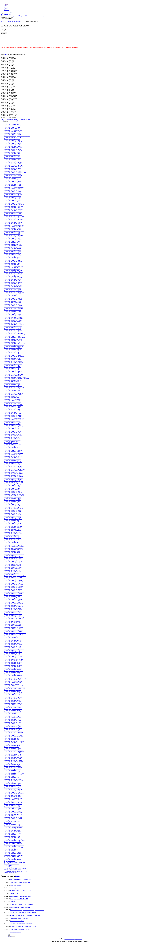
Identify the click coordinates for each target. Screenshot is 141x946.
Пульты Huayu (8, 865)
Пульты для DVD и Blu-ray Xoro (13, 821)
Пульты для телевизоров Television (13, 744)
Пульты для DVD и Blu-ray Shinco (13, 655)
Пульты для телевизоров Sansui (12, 622)
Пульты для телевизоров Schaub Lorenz (15, 633)
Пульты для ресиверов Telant (12, 738)
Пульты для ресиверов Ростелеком (13, 855)
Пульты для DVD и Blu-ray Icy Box (13, 393)
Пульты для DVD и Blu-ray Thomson (14, 751)
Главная (6, 4)
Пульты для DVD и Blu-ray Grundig (14, 352)
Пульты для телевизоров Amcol (12, 149)
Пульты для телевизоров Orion (12, 532)
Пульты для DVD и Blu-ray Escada (13, 308)
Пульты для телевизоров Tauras (12, 722)
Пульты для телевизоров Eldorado (13, 282)
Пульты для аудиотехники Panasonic (14, 546)
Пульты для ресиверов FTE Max (13, 326)
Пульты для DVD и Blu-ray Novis (13, 507)
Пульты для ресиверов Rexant (12, 596)
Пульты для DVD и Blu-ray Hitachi (13, 374)
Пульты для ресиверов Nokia (12, 501)
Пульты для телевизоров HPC (12, 383)
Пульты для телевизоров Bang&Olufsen (15, 172)
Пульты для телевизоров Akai (12, 140)
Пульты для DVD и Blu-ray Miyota (13, 473)
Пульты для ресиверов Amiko (12, 152)
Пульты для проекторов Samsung (13, 621)
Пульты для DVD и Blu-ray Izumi (13, 403)
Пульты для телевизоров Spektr (12, 690)
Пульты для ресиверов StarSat (12, 691)
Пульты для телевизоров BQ (12, 190)
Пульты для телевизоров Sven (12, 714)
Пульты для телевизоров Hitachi (13, 372)
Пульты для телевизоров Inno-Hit (13, 396)
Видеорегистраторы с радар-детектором (15, 868)
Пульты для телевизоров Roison (12, 600)
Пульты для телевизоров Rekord (13, 593)
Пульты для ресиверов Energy (12, 296)
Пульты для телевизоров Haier (12, 353)
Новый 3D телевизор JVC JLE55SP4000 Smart (23, 926)
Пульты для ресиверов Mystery (12, 484)
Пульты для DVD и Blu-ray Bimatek (14, 187)
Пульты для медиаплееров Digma (13, 245)
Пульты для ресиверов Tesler (12, 745)
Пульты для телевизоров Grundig (13, 351)
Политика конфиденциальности (73, 939)
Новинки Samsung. (15, 932)
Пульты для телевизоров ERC (12, 304)
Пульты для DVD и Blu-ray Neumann (14, 495)
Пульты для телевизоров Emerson (13, 298)
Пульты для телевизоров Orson (12, 538)
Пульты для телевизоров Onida (12, 516)
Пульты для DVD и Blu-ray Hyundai (14, 387)
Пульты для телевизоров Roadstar (13, 599)
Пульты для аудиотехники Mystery (13, 482)
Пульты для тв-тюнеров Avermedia (13, 166)
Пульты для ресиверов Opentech (13, 526)
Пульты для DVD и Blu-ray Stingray (14, 697)
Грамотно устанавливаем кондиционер (21, 923)
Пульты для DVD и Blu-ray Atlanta (13, 163)
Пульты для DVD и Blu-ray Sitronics (14, 649)
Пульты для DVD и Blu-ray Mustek (13, 478)
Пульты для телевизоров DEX (12, 238)
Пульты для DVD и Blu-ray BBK (13, 175)
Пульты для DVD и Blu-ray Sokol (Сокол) (15, 678)
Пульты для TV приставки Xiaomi (13, 820)
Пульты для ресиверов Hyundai (12, 390)
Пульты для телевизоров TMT (12, 752)
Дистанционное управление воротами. (21, 896)
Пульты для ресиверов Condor (12, 210)
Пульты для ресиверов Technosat (13, 733)
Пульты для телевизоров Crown (12, 218)
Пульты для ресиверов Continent (13, 215)
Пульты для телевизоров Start (12, 694)
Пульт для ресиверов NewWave (12, 497)
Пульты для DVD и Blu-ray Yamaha (13, 828)
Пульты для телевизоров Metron (13, 463)
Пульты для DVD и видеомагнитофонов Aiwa (17, 136)
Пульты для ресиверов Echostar (12, 279)
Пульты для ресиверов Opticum (12, 529)
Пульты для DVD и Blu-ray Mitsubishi (14, 469)
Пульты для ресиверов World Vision (14, 814)
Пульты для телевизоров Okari (12, 510)
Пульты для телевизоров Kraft (12, 424)
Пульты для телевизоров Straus (12, 698)
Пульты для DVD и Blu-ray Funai (13, 330)
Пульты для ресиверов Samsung (12, 619)
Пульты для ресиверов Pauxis (12, 551)
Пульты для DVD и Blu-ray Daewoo (14, 225)
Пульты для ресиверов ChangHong (13, 206)
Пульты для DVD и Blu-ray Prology (13, 581)
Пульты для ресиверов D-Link (12, 258)
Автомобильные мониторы (11, 864)
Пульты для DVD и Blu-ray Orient (13, 536)
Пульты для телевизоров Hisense (13, 371)
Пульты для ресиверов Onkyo (12, 520)
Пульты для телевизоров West (12, 805)
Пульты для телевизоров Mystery (13, 479)
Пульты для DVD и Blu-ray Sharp (13, 652)
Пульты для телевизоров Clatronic (13, 209)
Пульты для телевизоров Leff (12, 432)
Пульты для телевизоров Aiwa (12, 134)
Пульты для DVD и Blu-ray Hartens (13, 362)
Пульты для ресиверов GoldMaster (13, 346)
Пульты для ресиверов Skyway (12, 669)
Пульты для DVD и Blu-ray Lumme (13, 453)
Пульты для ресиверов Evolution (13, 317)
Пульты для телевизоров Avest (12, 168)
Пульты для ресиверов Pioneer (12, 565)
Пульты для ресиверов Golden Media (14, 345)
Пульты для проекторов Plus (12, 568)
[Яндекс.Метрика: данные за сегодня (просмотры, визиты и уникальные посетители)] (11, 935)
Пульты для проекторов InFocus (13, 394)
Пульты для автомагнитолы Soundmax (14, 687)
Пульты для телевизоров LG (15, 21)
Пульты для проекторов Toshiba (12, 763)
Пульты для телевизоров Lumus (12, 454)
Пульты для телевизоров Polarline (13, 574)
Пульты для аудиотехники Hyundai (13, 389)
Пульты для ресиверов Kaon (12, 412)
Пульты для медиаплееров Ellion (13, 294)
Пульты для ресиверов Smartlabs (13, 675)
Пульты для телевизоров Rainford (13, 589)
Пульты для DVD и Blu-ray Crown (13, 219)
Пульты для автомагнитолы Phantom (14, 554)
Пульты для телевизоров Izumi (12, 402)
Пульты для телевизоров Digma (12, 247)
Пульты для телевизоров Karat (12, 413)
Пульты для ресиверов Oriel (11, 535)
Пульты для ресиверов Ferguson (12, 321)
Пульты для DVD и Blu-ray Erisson (13, 307)
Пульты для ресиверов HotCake (12, 380)
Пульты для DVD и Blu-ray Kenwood (14, 418)
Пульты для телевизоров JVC (12, 408)
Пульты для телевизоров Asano (12, 158)
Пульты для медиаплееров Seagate (13, 636)
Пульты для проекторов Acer (12, 128)
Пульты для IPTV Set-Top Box (12, 399)
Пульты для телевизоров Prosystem (13, 584)
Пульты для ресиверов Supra (12, 710)
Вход (9, 14)
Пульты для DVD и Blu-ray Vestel (13, 789)
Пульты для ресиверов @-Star (12, 837)
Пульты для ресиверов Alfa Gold (13, 146)
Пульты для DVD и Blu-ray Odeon (13, 508)
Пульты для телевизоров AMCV (13, 150)
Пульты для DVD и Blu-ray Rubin (13, 609)
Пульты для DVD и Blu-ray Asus (13, 162)
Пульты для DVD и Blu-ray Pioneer (13, 562)
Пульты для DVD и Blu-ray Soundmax (14, 688)
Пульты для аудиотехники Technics (13, 729)
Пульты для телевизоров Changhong (14, 204)
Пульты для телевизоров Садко (12, 811)
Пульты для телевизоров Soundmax (13, 685)
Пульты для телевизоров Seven (12, 641)
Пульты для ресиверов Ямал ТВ (13, 858)
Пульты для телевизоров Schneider (13, 634)
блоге (17, 876)
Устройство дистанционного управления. (21, 904)
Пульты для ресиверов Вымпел (12, 846)
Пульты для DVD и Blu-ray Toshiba (13, 761)
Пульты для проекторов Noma (12, 503)
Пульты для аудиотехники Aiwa (13, 137)
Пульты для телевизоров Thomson (13, 750)
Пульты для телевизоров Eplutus (13, 299)
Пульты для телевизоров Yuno (12, 833)
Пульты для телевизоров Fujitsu (12, 327)
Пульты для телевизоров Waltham (13, 802)
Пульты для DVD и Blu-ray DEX (13, 239)
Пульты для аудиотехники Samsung (13, 618)
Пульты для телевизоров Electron (13, 285)
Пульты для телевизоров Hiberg (12, 370)
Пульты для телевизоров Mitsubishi (13, 467)
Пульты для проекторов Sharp (12, 653)
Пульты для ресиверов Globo (12, 342)
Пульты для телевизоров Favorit (12, 320)
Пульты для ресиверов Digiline (12, 250)
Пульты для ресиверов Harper (12, 358)
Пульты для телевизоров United (12, 779)
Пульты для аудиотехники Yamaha (13, 826)
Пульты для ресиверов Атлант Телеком (15, 840)
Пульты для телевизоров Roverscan (13, 606)
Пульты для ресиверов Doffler (12, 263)
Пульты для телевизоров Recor (12, 590)
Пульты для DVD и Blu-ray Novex (13, 505)
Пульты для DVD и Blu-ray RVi (12, 611)
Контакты (6, 10)
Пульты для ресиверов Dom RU (12, 264)
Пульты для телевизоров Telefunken (14, 741)
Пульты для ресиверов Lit (11, 446)
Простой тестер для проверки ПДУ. (20, 929)
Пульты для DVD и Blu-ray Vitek (13, 798)
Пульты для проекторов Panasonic (13, 548)
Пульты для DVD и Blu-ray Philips (13, 557)
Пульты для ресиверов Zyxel (12, 836)
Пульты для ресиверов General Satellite (14, 337)
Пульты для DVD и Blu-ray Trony (13, 767)
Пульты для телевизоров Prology (13, 580)
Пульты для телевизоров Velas (12, 786)
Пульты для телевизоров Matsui (12, 459)
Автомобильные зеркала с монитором (14, 862)
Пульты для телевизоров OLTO (12, 513)
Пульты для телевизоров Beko (12, 181)
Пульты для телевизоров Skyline (13, 660)
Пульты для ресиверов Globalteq (13, 340)
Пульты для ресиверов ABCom (12, 125)
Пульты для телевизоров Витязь (13, 817)
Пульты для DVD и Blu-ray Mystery (13, 481)
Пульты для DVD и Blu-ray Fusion (13, 333)
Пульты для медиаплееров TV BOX (14, 773)
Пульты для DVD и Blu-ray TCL (13, 725)
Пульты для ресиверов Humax (12, 384)
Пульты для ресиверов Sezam (12, 643)
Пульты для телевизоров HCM (12, 365)
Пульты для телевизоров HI (11, 368)
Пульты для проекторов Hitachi (12, 375)
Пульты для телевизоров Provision (13, 586)
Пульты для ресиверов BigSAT (12, 184)
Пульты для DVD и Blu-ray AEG (13, 130)
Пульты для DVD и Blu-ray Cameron (14, 199)
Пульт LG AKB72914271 (9, 120)
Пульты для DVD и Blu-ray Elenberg (14, 292)
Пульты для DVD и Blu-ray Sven (13, 716)
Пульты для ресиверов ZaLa (11, 834)
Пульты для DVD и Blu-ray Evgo (13, 315)
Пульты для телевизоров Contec (12, 213)
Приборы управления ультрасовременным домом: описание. (27, 910)
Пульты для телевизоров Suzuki (12, 712)
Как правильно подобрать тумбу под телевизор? (23, 912)
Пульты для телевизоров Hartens (13, 361)
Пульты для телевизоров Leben (12, 431)
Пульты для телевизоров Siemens (13, 644)
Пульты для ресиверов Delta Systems (14, 231)
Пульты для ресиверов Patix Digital (13, 549)
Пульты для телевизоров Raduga (13, 587)
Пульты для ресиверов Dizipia (12, 257)
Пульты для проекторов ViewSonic (13, 795)
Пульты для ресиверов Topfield (12, 755)
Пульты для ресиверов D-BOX (12, 228)
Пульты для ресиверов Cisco (12, 207)
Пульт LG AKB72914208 (23, 120)
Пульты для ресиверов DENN (12, 234)
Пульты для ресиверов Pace (11, 542)
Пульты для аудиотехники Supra (13, 709)
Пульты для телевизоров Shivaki (13, 656)
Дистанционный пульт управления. (20, 907)
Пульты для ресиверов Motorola (12, 475)
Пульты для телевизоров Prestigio (13, 577)
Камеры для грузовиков (10, 872)
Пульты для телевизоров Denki (12, 232)
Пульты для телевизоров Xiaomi (13, 818)
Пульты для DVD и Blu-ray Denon (13, 235)
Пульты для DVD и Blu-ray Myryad (13, 476)
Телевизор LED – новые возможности (20, 890)
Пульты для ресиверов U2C (11, 777)
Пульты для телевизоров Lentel (12, 434)
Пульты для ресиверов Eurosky (12, 311)
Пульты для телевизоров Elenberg (13, 291)
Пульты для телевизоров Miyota (12, 472)
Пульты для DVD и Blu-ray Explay (13, 318)
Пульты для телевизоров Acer (12, 127)
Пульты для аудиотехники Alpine (13, 147)
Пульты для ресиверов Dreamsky (13, 270)
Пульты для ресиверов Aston (12, 159)
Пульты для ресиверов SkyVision (13, 668)
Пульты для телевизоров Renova (13, 595)
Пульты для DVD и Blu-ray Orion (13, 533)
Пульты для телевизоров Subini (12, 701)
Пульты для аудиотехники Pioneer (13, 564)
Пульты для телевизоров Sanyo (12, 624)
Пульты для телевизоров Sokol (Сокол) (14, 676)
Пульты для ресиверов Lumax (12, 451)
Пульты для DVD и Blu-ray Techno (13, 732)
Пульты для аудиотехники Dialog (13, 244)
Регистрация (4, 14)
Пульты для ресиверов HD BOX (13, 364)
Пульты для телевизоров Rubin (12, 608)
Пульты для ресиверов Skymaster (13, 662)
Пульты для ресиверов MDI (11, 460)
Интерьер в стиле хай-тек (17, 921)
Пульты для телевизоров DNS (12, 260)
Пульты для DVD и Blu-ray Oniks (13, 519)
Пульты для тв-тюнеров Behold (12, 180)
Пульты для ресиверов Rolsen (12, 605)
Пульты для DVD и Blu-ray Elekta (13, 289)
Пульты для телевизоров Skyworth (13, 671)
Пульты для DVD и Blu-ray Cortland (14, 216)
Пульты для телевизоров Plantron (13, 567)
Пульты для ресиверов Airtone (12, 133)
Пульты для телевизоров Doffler (13, 261)
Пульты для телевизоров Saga (12, 612)
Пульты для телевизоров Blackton (13, 188)
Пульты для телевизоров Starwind (13, 695)
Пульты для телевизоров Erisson (13, 305)
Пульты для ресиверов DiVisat (12, 256)
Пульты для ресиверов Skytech (12, 666)
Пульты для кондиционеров (11, 124)
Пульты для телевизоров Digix (12, 253)
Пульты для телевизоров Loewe (12, 448)
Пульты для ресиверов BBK (11, 178)
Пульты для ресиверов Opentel (12, 527)
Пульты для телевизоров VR (12, 799)
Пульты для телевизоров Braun (12, 191)
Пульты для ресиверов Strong (12, 700)
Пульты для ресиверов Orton (12, 541)
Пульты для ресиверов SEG (11, 637)
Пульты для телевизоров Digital (12, 251)
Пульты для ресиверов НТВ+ (12, 850)
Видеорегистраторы (9, 861)
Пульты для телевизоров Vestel (12, 788)
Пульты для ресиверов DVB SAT (13, 275)
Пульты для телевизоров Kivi (12, 421)
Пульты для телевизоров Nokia (12, 500)
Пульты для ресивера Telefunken (13, 742)
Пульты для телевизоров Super (12, 704)
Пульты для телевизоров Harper (12, 359)
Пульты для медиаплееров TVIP (13, 770)
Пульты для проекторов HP (11, 381)
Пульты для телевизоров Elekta (12, 288)
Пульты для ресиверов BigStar (12, 185)
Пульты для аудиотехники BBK (12, 177)
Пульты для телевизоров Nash (12, 485)
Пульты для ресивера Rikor (11, 598)
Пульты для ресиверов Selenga (12, 640)
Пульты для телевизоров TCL (12, 723)
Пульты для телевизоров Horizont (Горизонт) (16, 378)
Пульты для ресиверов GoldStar (12, 349)
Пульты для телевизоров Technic (13, 728)
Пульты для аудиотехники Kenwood (14, 419)
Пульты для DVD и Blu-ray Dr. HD (13, 266)
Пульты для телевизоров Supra (12, 706)
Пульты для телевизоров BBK (12, 174)
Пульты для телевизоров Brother (13, 194)
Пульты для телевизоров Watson (13, 804)
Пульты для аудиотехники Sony (12, 682)
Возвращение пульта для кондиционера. (21, 879)
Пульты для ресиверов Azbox (12, 169)
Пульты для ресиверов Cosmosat (13, 222)
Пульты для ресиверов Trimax (12, 764)
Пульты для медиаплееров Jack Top (13, 405)
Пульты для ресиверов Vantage (12, 783)
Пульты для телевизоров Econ (12, 280)
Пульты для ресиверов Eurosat (12, 310)
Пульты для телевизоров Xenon (12, 808)
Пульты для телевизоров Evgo (12, 314)
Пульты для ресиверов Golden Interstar (14, 343)
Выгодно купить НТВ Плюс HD (19, 899)
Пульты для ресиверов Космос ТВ (13, 847)
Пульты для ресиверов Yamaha (12, 830)
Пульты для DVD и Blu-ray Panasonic (14, 545)
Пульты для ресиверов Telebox (12, 739)
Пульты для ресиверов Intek (11, 397)
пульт (6, 54)
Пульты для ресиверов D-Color (12, 229)
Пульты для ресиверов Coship (12, 220)
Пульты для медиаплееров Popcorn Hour (15, 576)
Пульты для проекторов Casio (12, 201)
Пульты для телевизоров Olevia (12, 511)
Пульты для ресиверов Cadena (12, 196)
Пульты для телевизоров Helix (12, 367)
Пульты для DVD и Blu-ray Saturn (13, 630)
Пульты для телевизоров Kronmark (13, 427)
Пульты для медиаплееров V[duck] (13, 782)
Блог (5, 5)
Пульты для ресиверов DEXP (12, 242)
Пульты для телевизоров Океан (12, 852)
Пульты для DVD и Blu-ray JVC (13, 409)
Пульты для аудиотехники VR (12, 801)
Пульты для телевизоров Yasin (12, 831)
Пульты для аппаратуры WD (12, 807)
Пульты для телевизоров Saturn (12, 628)
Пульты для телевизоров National (13, 486)
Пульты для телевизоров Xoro (12, 809)
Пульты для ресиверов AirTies (12, 131)
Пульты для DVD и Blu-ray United (13, 780)
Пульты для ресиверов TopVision (13, 757)
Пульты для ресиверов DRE (11, 267)
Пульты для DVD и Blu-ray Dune (13, 273)
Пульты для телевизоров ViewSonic (14, 793)
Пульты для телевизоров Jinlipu (12, 406)
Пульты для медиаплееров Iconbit (13, 391)
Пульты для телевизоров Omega (13, 514)
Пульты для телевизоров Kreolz (12, 425)
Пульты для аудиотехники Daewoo (13, 226)
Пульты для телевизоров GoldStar (13, 348)
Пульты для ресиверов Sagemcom (13, 614)
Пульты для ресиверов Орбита (12, 853)
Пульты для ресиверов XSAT (12, 824)
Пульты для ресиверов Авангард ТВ (14, 839)
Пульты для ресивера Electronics (13, 286)
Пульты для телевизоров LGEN (12, 444)
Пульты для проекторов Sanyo (12, 625)
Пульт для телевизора (16, 885)
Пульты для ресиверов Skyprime (13, 665)
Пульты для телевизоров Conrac (13, 212)
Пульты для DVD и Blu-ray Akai (13, 142)
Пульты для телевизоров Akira (12, 143)
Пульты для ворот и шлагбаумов (13, 843)
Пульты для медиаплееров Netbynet (14, 494)
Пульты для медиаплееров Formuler (14, 324)
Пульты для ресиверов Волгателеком (14, 845)
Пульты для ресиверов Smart (12, 674)
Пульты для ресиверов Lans (11, 429)
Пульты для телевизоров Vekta (12, 785)
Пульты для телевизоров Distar (12, 254)
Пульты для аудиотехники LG (12, 440)
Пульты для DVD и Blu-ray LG (12, 438)
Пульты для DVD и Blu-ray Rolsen (13, 603)
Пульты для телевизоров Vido (12, 792)
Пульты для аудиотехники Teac (12, 726)
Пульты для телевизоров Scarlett (13, 631)
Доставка (6, 7)
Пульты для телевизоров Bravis (12, 193)
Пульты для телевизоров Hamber (13, 355)
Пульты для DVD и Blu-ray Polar (13, 571)
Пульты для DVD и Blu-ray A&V (13, 165)
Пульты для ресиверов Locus (12, 447)
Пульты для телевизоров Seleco (12, 638)
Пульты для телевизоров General (13, 336)
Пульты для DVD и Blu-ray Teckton (13, 736)
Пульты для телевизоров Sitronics (13, 647)
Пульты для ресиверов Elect (11, 283)
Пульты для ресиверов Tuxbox (12, 769)
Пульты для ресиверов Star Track (13, 693)
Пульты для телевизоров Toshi (12, 758)
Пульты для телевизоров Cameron (13, 197)
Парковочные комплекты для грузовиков (15, 871)
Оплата (6, 8)
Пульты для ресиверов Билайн (12, 842)
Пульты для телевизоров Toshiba (13, 760)
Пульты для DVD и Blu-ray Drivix (13, 272)
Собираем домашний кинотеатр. (19, 918)
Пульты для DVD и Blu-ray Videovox (14, 790)
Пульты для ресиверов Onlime (12, 522)
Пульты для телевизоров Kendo (12, 416)
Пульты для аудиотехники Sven (12, 717)
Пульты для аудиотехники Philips (13, 558)
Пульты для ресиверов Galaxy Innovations (15, 334)
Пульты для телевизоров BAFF (12, 171)
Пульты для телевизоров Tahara (12, 720)
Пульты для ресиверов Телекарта (13, 859)
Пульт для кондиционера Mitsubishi (20, 882)
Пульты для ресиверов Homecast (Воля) (15, 377)
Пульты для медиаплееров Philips (13, 560)
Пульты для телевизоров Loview (13, 450)
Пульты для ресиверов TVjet (12, 771)
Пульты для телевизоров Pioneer (13, 561)
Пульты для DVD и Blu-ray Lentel (13, 435)
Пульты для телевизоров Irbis (12, 400)
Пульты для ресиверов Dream (12, 269)
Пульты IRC (7, 823)
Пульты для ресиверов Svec (11, 713)
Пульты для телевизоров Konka (12, 422)
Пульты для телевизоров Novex (12, 504)
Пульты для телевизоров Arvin (12, 156)
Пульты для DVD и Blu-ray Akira (13, 144)
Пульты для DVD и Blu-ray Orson (13, 539)
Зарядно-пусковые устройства (12, 869)
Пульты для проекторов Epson (12, 302)
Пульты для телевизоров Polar (12, 570)
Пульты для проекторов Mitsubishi (13, 470)
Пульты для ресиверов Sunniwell (13, 703)
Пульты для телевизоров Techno (13, 731)
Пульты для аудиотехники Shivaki (13, 659)
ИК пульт (12, 901)
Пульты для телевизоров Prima (12, 579)
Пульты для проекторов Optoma (13, 530)
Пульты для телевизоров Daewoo (13, 223)
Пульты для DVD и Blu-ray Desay (13, 237)
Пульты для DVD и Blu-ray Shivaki (13, 657)
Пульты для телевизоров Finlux (12, 323)
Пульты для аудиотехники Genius (13, 339)
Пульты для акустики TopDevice (13, 754)
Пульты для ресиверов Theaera (12, 748)
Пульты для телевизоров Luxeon (13, 456)
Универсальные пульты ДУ (11, 856)
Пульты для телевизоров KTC (12, 428)
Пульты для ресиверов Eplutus (12, 301)
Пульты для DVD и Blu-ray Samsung (14, 617)
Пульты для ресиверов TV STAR (13, 774)
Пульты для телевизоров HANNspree (14, 356)
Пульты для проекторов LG (11, 441)
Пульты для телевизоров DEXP (12, 241)
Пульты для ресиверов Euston (12, 313)
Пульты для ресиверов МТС (12, 849)
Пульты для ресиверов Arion (12, 155)
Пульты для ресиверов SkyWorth (13, 672)
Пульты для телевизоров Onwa (12, 523)
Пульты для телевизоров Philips (12, 555)
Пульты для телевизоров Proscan (13, 583)
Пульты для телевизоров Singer (12, 646)
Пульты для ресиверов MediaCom (13, 462)
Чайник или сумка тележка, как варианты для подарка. (25, 915)
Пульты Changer (8, 866)
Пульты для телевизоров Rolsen (12, 602)
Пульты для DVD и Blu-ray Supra (13, 707)
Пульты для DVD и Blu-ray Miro (13, 466)
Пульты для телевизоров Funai (12, 329)
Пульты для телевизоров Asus (12, 161)
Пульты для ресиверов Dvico (12, 276)
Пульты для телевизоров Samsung (13, 615)
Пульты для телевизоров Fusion (12, 332)
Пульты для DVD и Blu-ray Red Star (14, 592)
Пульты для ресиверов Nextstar (12, 498)
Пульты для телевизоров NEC (12, 488)
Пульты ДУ (13, 888)
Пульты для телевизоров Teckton (13, 735)
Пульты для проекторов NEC (12, 489)
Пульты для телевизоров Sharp (12, 650)
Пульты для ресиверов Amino (12, 153)
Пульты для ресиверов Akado (12, 139)
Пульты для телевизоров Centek (12, 203)
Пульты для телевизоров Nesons (13, 492)
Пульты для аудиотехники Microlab (13, 465)
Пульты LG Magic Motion (11, 443)
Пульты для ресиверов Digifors (12, 248)
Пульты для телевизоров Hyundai (13, 386)
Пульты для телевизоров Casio (12, 200)
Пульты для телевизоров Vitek (12, 796)
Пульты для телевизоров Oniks (12, 517)
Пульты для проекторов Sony (12, 684)
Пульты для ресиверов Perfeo (12, 552)
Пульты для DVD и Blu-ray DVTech (14, 277)
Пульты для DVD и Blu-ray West (13, 812)
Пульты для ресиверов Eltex (11, 295)
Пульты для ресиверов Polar (11, 573)
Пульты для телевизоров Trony (12, 766)
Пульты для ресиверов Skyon (12, 663)
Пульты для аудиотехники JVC (12, 410)
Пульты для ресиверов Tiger (11, 747)
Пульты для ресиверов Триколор (13, 827)
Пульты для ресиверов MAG (12, 457)
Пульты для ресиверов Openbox (12, 524)
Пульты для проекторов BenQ (12, 182)
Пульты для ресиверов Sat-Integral (13, 627)
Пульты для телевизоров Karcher (13, 415)
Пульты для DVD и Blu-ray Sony (13, 681)
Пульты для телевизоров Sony (12, 679)
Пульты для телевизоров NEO (12, 491)
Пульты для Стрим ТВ (10, 815)
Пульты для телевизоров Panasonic (13, 543)
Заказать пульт (14, 893)
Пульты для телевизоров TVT (12, 776)
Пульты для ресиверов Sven (11, 719)
